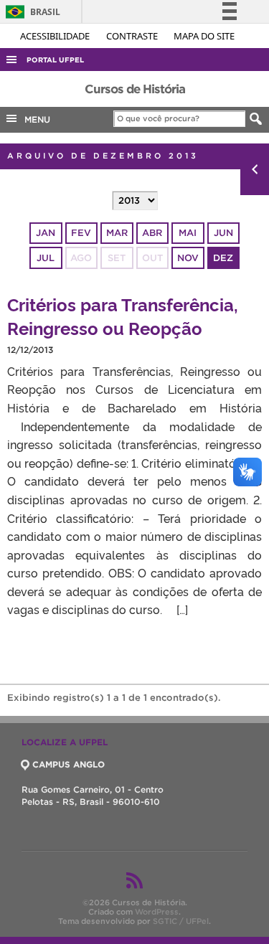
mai (188, 232)
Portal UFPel (55, 60)
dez (223, 257)
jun (223, 232)
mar (117, 232)
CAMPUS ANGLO (68, 764)
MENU (34, 119)
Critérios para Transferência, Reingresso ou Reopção (122, 315)
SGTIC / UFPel (181, 921)
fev (81, 232)
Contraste (133, 35)
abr (152, 232)
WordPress (157, 911)
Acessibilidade (56, 35)
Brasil (30, 12)
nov (188, 257)
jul (46, 257)
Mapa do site (204, 35)
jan (45, 232)
